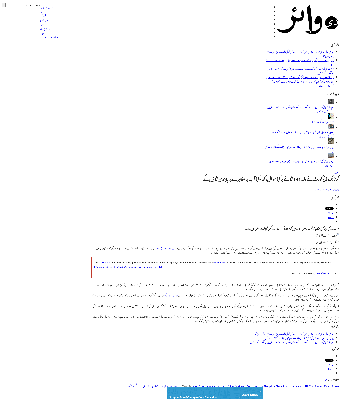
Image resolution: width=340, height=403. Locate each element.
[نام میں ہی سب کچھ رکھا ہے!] (331, 117)
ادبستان (43, 24)
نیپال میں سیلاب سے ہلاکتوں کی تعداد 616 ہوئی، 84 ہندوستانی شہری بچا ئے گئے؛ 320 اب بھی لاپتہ (299, 62)
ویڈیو (42, 32)
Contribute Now (250, 394)
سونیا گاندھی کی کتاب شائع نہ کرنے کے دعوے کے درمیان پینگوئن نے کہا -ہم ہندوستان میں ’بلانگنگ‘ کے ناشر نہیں (300, 70)
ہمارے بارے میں (47, 7)
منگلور (130, 385)
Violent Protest (331, 385)
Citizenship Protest (236, 385)
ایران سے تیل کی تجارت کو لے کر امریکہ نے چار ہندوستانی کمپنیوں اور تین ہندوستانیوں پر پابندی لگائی (302, 163)
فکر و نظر (43, 15)
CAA (195, 385)
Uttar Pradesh (316, 385)
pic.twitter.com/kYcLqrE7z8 (148, 266)
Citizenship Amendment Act (212, 385)
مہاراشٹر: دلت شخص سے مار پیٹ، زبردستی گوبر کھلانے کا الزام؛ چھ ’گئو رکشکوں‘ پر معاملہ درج (300, 77)
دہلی (180, 385)
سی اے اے (172, 385)
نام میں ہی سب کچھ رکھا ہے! (323, 121)
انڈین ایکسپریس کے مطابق (166, 248)
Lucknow (258, 385)
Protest (286, 385)
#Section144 (220, 262)
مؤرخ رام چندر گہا (171, 295)
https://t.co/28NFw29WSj (107, 266)
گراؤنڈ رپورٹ (45, 28)
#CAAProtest (127, 266)
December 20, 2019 (325, 272)
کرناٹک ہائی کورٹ (144, 385)
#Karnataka (104, 262)
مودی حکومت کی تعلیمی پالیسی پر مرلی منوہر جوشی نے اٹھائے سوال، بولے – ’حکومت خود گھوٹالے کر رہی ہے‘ (302, 83)
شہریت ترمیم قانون (159, 385)
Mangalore (269, 385)
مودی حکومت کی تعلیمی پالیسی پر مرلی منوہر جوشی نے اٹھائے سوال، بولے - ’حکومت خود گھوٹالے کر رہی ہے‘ (302, 134)
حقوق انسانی (44, 19)
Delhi (250, 385)
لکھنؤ (135, 385)
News (279, 385)
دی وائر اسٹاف (333, 189)
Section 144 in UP (299, 385)
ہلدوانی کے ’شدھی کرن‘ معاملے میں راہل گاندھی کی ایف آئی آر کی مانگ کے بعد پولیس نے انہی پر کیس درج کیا (300, 53)
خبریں (42, 11)
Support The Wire (49, 36)
